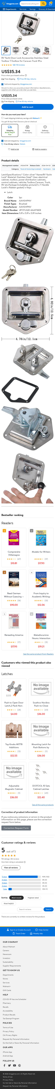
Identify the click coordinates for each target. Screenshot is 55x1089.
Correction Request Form (16, 827)
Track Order (20, 933)
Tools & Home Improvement (30, 169)
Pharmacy (7, 1003)
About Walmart (9, 946)
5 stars (4, 877)
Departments (11, 9)
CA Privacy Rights (10, 1035)
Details (22, 144)
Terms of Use (8, 1027)
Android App (8, 1055)
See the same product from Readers (38, 654)
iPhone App (7, 1052)
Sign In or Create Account (20, 930)
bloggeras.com (26, 84)
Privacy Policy (8, 1031)
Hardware (46, 169)
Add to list (15, 149)
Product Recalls (9, 1014)
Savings (32, 9)
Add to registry (41, 149)
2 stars (4, 886)
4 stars (4, 880)
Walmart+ (7, 986)
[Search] (43, 3)
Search (48, 909)
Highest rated (33, 897)
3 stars (4, 883)
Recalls (5, 1007)
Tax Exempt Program (11, 1018)
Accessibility (8, 1010)
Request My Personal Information (16, 1039)
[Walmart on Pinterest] (19, 1065)
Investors (6, 958)
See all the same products (43, 804)
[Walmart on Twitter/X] (9, 1065)
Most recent (16, 897)
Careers (6, 950)
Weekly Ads (38, 933)
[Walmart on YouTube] (14, 1065)
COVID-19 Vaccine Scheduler (14, 999)
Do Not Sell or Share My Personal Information (21, 1043)
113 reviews (20, 65)
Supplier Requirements (12, 965)
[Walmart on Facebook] (4, 1065)
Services (23, 9)
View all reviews (11, 867)
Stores (5, 978)
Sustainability (8, 962)
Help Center (44, 930)
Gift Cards (7, 990)
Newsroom (7, 954)
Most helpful (9, 903)
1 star (5, 889)
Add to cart (27, 106)
